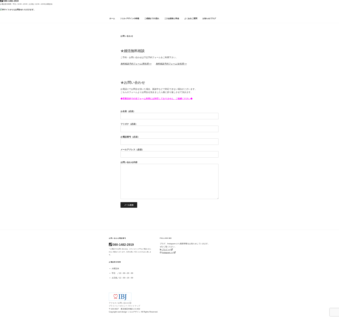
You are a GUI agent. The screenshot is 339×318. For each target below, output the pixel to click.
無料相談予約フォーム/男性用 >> (136, 64)
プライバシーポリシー (118, 306)
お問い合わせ (123, 303)
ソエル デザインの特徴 (129, 18)
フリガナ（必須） (129, 124)
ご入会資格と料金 (171, 18)
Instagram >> (167, 252)
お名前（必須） (128, 111)
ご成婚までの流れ (151, 18)
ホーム (112, 18)
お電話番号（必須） (130, 137)
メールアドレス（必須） (132, 149)
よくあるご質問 (190, 18)
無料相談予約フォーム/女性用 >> (171, 64)
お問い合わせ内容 (129, 162)
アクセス (112, 303)
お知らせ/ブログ (209, 18)
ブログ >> (166, 249)
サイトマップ (134, 306)
